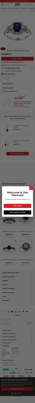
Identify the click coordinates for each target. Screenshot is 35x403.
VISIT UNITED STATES (17, 212)
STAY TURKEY (17, 205)
